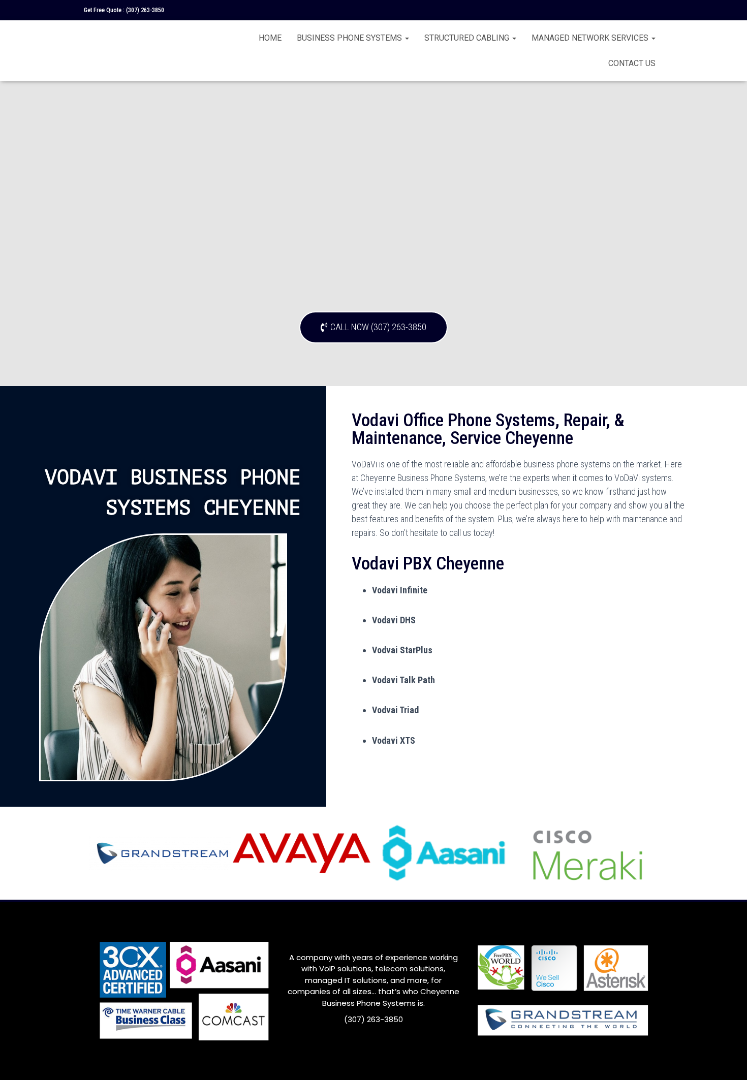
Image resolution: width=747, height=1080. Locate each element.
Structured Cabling (467, 38)
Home (270, 38)
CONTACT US (632, 63)
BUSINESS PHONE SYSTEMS (350, 38)
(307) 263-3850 (145, 10)
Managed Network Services (591, 38)
